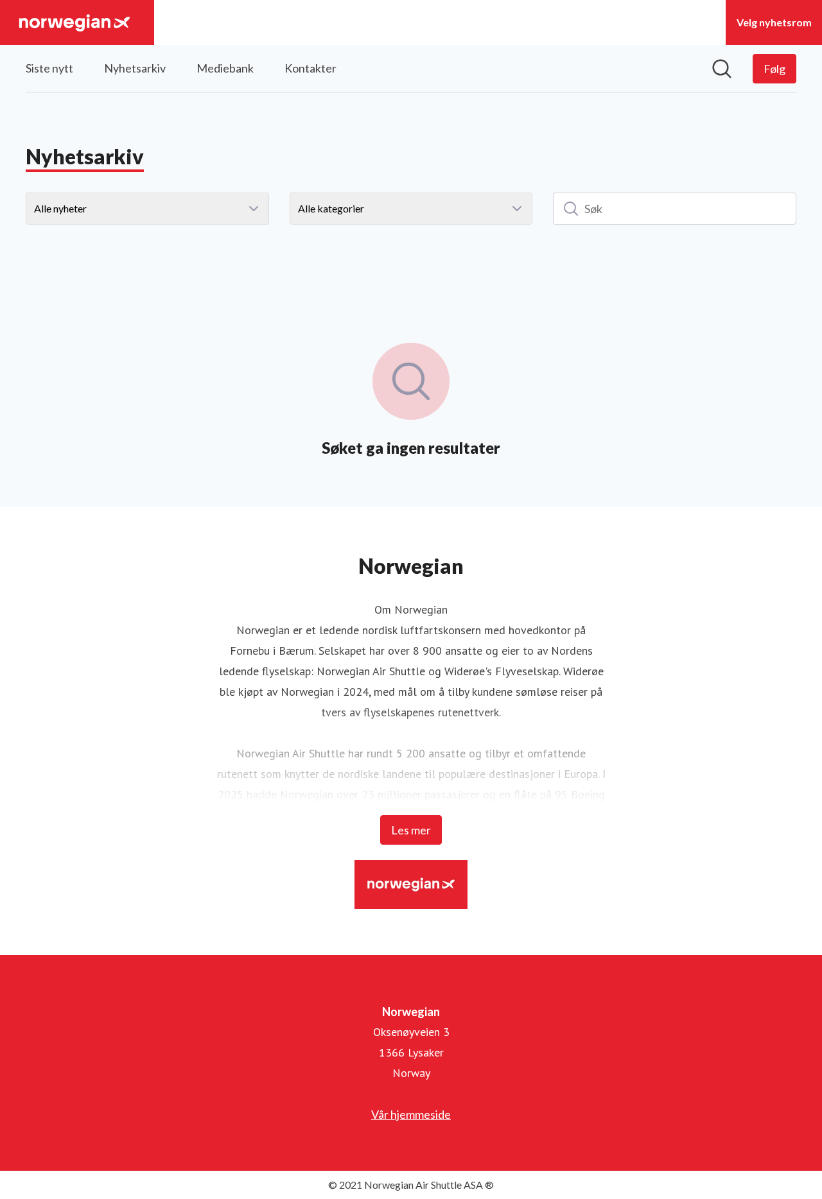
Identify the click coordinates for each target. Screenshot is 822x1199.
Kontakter (310, 68)
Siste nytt (49, 68)
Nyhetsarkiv (135, 68)
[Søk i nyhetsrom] (722, 68)
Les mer (411, 830)
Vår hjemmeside (411, 1114)
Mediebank (225, 68)
